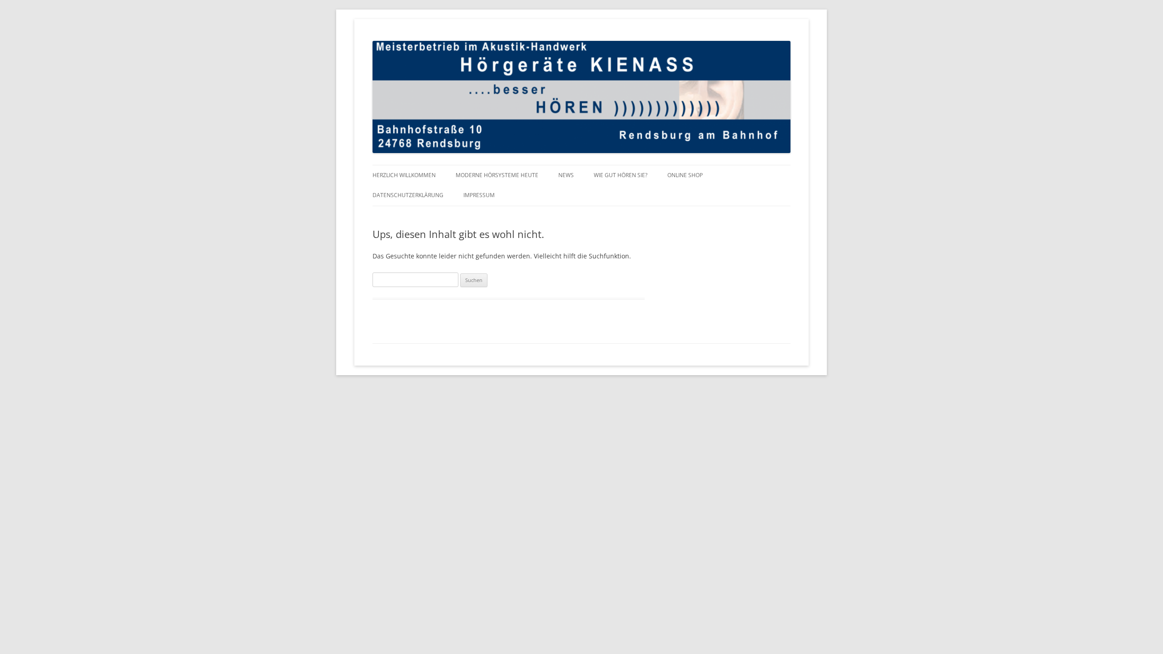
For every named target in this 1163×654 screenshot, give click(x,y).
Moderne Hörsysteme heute (497, 175)
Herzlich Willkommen (404, 175)
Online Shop (685, 175)
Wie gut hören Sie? (620, 175)
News (566, 175)
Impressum (479, 195)
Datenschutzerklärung (408, 195)
